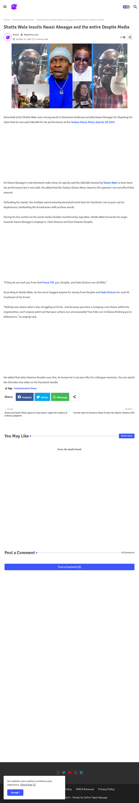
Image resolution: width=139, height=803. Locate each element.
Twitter (44, 397)
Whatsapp (62, 397)
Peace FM (48, 282)
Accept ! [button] (15, 792)
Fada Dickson (108, 292)
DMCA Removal (85, 789)
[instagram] (75, 772)
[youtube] (69, 772)
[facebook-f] (58, 772)
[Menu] (5, 6)
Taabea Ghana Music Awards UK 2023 (93, 122)
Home (7, 19)
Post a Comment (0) (69, 567)
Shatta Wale (110, 182)
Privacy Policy (106, 789)
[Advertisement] (71, 155)
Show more (126, 435)
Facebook (27, 397)
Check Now (26, 784)
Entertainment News (23, 19)
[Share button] (74, 397)
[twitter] (64, 772)
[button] (126, 7)
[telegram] (81, 772)
